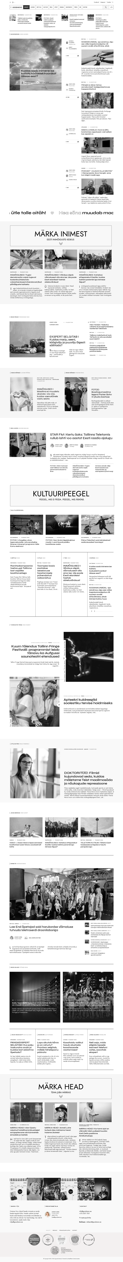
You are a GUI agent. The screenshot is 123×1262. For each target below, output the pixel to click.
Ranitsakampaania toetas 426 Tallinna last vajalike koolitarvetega (21, 569)
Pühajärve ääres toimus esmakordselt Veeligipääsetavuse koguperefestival (95, 87)
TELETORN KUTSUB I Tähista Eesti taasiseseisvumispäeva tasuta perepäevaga (96, 845)
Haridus (12, 840)
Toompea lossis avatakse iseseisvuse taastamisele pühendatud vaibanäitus (46, 572)
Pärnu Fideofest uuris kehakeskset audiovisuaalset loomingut (95, 541)
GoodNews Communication (74, 1258)
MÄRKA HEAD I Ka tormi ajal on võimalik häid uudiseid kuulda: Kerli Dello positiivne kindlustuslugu (94, 1132)
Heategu (47, 1124)
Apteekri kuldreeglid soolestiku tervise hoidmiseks (88, 701)
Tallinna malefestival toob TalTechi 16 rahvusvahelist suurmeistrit (101, 337)
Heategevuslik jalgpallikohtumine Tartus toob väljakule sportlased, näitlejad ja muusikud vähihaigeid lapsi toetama (103, 22)
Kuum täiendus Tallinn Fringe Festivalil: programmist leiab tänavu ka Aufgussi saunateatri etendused (35, 651)
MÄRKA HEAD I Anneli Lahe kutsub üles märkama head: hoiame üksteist (58, 1130)
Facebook (96, 2)
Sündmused (89, 840)
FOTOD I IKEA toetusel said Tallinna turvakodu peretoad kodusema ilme (59, 468)
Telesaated (92, 355)
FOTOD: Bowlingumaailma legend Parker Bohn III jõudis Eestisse (102, 393)
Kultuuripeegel (14, 537)
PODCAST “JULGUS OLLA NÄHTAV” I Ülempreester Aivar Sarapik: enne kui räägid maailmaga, (97, 173)
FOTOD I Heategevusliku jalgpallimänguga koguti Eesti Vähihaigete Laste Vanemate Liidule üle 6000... (51, 23)
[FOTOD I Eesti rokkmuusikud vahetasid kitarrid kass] (102, 1189)
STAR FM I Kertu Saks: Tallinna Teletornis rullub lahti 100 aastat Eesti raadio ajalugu (81, 436)
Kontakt (74, 1230)
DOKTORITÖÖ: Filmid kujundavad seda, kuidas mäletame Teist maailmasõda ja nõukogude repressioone (88, 778)
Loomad (65, 1039)
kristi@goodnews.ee (56, 1217)
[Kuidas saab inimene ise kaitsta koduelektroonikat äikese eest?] (36, 64)
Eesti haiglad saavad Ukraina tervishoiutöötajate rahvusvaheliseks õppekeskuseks (25, 23)
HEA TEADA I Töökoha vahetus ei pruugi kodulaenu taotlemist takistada (101, 326)
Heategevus (47, 15)
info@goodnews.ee (85, 1211)
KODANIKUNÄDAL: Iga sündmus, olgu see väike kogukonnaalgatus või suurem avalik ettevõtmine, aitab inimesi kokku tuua (100, 593)
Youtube (109, 2)
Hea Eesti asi (82, 1124)
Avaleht (48, 1230)
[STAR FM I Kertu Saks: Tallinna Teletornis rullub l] (35, 1189)
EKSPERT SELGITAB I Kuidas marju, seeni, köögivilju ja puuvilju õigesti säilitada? (67, 341)
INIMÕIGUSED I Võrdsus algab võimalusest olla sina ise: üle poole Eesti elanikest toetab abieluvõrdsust (73, 573)
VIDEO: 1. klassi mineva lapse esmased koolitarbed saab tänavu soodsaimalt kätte (26, 845)
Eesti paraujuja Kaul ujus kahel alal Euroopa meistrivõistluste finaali (102, 926)
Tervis (82, 696)
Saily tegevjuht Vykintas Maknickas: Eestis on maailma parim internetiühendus (33, 1004)
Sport (109, 378)
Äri (13, 1000)
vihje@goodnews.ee (16, 1222)
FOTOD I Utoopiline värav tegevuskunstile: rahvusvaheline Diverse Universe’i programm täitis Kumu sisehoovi (24, 543)
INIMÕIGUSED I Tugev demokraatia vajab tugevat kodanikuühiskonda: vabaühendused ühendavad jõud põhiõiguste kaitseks (81, 471)
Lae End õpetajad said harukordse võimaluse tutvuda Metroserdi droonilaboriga (41, 928)
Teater (50, 642)
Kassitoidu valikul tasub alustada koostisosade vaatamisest (73, 1046)
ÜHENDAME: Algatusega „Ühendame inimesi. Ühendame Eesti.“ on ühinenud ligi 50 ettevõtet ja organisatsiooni (101, 945)
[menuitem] (26, 7)
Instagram (103, 2)
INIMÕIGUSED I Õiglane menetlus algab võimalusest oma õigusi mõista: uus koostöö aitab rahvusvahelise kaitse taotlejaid (61, 278)
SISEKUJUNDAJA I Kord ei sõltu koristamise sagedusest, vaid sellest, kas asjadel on (96, 132)
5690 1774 (54, 1215)
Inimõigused (13, 272)
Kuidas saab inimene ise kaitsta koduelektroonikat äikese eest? (38, 73)
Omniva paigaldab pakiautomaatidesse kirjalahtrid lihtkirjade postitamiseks (98, 348)
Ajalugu (86, 749)
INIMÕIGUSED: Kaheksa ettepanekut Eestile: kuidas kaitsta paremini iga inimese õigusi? (23, 278)
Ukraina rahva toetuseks (24, 15)
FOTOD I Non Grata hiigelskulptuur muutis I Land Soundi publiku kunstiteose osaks (60, 542)
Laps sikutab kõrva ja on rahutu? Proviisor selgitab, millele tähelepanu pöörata (48, 1047)
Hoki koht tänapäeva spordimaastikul (98, 954)
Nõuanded (84, 127)
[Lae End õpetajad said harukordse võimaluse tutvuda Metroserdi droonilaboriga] (62, 894)
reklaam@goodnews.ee (93, 1222)
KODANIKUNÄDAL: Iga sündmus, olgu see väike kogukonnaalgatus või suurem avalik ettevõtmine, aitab (97, 44)
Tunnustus (96, 1124)
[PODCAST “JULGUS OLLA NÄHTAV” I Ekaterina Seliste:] (69, 1189)
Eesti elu (83, 39)
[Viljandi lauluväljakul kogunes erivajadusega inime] (86, 1189)
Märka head (13, 1124)
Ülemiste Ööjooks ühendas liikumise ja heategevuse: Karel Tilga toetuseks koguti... (87, 1004)
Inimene (83, 168)
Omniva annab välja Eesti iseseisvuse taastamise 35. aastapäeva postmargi (104, 468)
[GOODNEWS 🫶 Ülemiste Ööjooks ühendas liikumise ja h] (52, 1189)
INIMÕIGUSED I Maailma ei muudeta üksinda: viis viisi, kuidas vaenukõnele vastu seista (94, 277)
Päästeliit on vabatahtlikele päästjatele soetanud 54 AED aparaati (77, 20)
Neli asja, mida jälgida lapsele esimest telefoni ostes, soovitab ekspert (98, 1047)
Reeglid (55, 1230)
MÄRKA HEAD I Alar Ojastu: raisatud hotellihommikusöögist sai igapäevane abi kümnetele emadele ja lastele (25, 1131)
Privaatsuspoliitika (85, 1218)
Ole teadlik (92, 322)
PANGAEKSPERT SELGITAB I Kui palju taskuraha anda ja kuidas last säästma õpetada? (22, 1047)
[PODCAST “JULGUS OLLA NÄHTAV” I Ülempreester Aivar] (18, 1189)
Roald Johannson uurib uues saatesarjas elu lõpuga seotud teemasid (101, 935)
